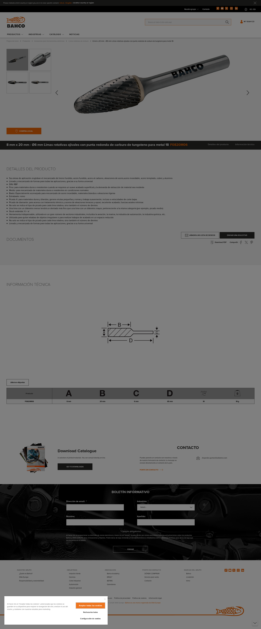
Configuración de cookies (90, 618)
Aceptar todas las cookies (90, 605)
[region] (56, 610)
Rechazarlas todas (90, 612)
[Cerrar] (105, 599)
